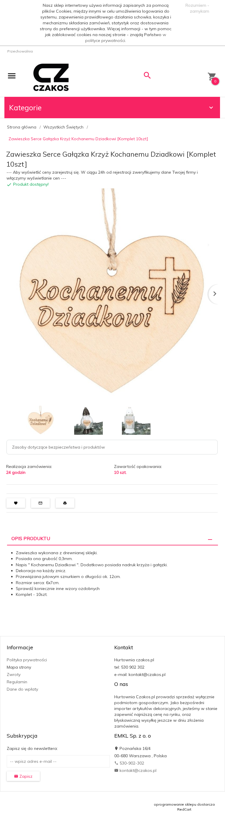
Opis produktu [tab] (30, 538)
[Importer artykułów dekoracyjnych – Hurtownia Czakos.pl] (51, 77)
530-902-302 (131, 763)
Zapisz (25, 776)
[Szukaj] (147, 77)
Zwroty (14, 674)
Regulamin (17, 681)
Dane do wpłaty (22, 689)
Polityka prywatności (27, 659)
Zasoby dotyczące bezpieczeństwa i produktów (58, 447)
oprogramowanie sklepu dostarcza (184, 804)
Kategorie (25, 107)
